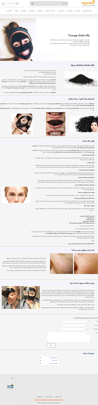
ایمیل (96, 325)
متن (97, 332)
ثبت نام (9, 3)
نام (97, 321)
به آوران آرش (50, 403)
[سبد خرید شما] (3, 3)
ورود (14, 3)
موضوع (96, 329)
